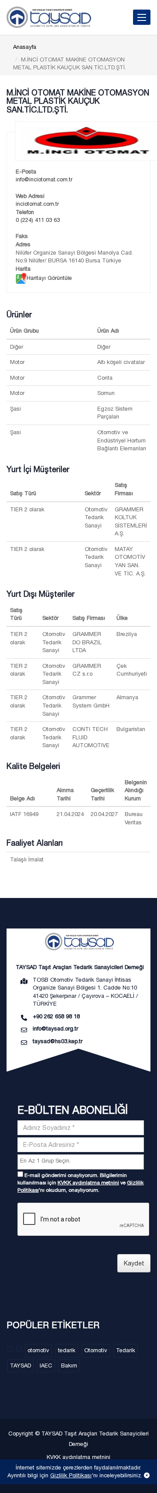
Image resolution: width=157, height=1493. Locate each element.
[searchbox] (81, 1161)
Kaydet (134, 1263)
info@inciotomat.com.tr (44, 179)
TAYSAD (20, 1365)
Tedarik (125, 1350)
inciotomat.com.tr (37, 204)
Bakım (69, 1365)
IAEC (46, 1365)
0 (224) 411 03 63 (38, 220)
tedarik (66, 1350)
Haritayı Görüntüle (49, 278)
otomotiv (38, 1350)
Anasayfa (24, 47)
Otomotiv (95, 1350)
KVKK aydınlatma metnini (88, 1183)
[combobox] (80, 1162)
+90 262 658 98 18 (56, 1016)
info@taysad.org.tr (55, 1028)
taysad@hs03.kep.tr (57, 1041)
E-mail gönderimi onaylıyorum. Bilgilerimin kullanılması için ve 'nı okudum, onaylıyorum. (80, 1182)
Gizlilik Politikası (71, 1475)
